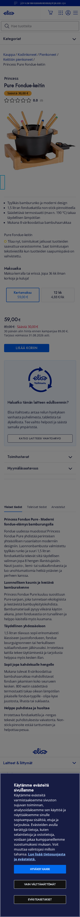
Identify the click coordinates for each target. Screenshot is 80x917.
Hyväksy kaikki (40, 869)
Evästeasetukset (40, 899)
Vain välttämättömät (40, 884)
